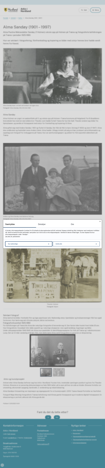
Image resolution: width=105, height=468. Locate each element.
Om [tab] (72, 224)
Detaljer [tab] (42, 224)
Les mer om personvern (12, 236)
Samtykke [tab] (10, 224)
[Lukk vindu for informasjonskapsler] (99, 221)
